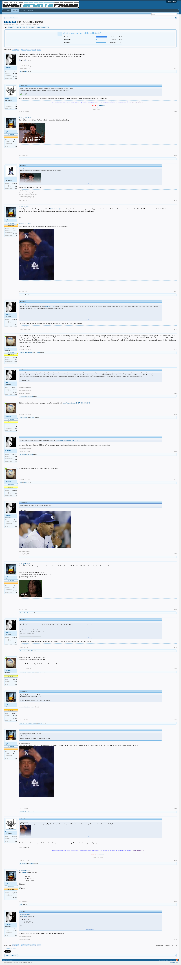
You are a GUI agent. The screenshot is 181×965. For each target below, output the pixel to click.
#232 (175, 553)
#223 (175, 155)
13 (32, 49)
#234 (175, 647)
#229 (175, 414)
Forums (23, 10)
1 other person (38, 612)
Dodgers (15, 10)
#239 (175, 901)
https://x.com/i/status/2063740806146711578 (76, 403)
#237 (175, 808)
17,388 (15, 185)
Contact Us (162, 960)
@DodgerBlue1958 (25, 118)
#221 (175, 68)
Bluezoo (22, 612)
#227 (175, 349)
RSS (177, 960)
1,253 (15, 78)
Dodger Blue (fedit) (8, 960)
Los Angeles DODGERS (18, 24)
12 (30, 49)
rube (6, 179)
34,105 (15, 73)
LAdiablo (8, 67)
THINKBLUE (23, 672)
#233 (175, 609)
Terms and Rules (173, 962)
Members (30, 10)
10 (25, 49)
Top (174, 960)
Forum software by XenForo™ (17, 962)
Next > (38, 49)
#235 (175, 669)
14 (35, 49)
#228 (175, 393)
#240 (175, 939)
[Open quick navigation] (175, 18)
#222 (175, 111)
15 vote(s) (113, 42)
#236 (175, 720)
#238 (175, 860)
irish (31, 24)
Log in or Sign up (171, 1)
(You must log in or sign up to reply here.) (166, 945)
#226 (175, 329)
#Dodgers (25, 872)
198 (16, 188)
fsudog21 (30, 352)
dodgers (11, 27)
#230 (175, 451)
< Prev (14, 49)
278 (16, 146)
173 (16, 363)
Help (167, 960)
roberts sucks (30, 27)
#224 (175, 200)
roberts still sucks (20, 27)
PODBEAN (102, 105)
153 (16, 108)
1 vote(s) (113, 40)
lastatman (22, 158)
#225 (175, 291)
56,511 (15, 141)
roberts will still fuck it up (43, 27)
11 (27, 49)
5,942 (15, 359)
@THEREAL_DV (56, 209)
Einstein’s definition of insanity (26, 707)
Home (8, 10)
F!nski (25, 71)
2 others (38, 352)
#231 (175, 479)
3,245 (15, 104)
